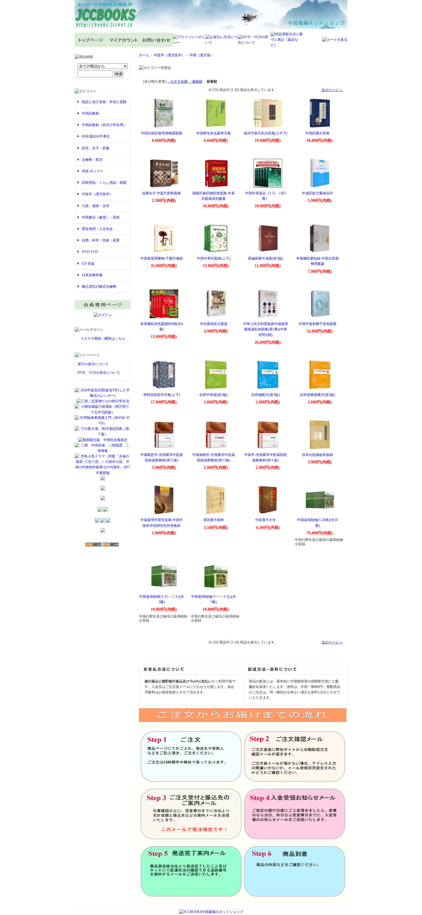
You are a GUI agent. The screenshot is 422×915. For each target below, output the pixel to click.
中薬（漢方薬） (201, 55)
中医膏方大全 (265, 520)
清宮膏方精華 (213, 520)
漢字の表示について (93, 364)
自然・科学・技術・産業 (101, 240)
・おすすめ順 (177, 82)
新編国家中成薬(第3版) (265, 258)
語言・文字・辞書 (95, 148)
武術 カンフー (92, 171)
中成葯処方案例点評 (317, 193)
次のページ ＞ (332, 90)
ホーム (144, 55)
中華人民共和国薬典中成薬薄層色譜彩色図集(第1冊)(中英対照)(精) (265, 329)
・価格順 (195, 82)
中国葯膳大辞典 (317, 133)
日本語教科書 (92, 275)
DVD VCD (90, 252)
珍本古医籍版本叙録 (317, 455)
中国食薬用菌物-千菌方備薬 (161, 258)
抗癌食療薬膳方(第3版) (317, 395)
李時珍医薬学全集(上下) (161, 395)
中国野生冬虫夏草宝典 (213, 133)
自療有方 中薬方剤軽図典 (161, 193)
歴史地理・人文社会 (97, 229)
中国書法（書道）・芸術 (101, 217)
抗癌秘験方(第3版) (265, 395)
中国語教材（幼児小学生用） (104, 125)
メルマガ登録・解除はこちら (102, 338)
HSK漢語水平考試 (96, 136)
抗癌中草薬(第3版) (214, 395)
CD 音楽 (88, 264)
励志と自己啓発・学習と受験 (104, 102)
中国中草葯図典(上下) (213, 258)
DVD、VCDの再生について (99, 373)
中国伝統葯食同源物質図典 (161, 133)
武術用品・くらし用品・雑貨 (104, 183)
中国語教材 (90, 113)
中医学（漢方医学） (97, 194)
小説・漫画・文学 (95, 206)
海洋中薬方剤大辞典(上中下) (265, 133)
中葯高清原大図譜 (213, 324)
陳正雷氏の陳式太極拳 (99, 287)
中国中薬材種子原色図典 (317, 324)
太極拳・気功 (92, 160)
